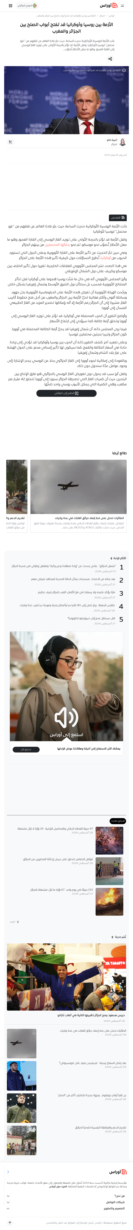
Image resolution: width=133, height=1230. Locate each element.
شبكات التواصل (115, 1202)
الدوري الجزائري (25, 5)
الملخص (115, 218)
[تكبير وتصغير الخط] (10, 142)
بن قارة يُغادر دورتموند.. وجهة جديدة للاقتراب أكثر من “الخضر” (92, 1095)
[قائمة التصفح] (10, 5)
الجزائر (102, 16)
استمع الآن (26, 749)
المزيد (13, 922)
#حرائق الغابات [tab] (118, 821)
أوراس (111, 16)
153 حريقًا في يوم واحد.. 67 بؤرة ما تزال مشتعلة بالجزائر (61, 890)
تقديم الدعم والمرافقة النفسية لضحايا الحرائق (100, 1127)
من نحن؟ (119, 1196)
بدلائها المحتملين (57, 245)
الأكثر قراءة (119, 558)
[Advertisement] (66, 186)
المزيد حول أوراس (58, 1186)
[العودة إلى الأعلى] (10, 1223)
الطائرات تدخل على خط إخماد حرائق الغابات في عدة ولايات (93, 1031)
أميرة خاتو (112, 140)
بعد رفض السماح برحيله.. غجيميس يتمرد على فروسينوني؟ (92, 1063)
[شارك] (110, 59)
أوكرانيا (106, 258)
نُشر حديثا (120, 937)
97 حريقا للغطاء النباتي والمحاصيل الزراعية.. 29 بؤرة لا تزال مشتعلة (55, 829)
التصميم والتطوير (114, 1208)
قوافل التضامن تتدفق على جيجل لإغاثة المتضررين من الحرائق (58, 859)
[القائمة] (122, 5)
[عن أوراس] (66, 1171)
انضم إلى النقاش (64, 393)
